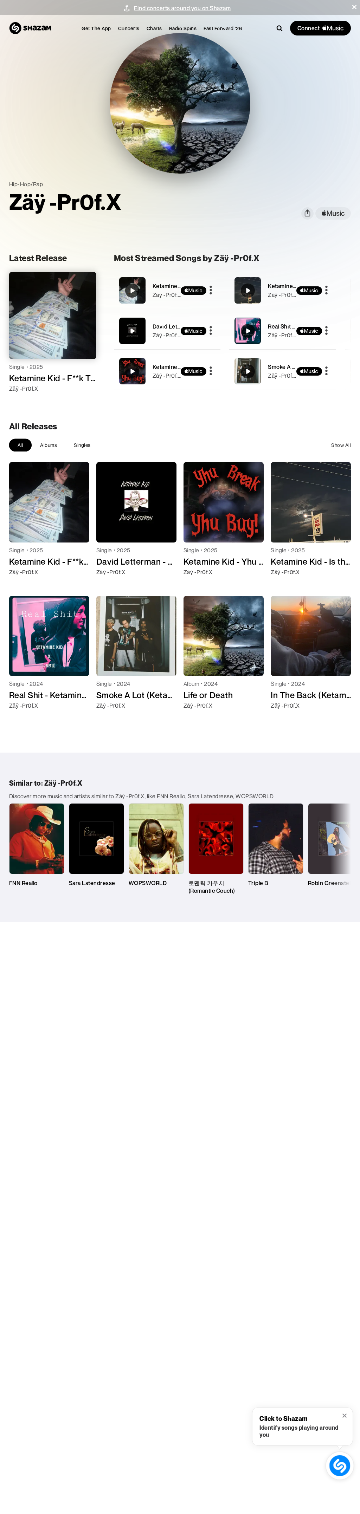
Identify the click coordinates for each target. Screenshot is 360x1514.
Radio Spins (183, 28)
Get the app (96, 28)
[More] (210, 290)
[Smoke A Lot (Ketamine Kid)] (282, 371)
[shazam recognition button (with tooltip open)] (340, 1465)
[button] (354, 7)
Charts (154, 28)
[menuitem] (96, 28)
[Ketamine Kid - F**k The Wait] (167, 290)
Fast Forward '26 (223, 28)
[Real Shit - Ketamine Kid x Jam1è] (282, 330)
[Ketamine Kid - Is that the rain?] (282, 290)
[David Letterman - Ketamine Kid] (167, 330)
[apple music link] (333, 213)
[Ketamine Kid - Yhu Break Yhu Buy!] (167, 371)
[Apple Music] (22, 401)
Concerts (129, 28)
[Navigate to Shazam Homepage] (30, 28)
